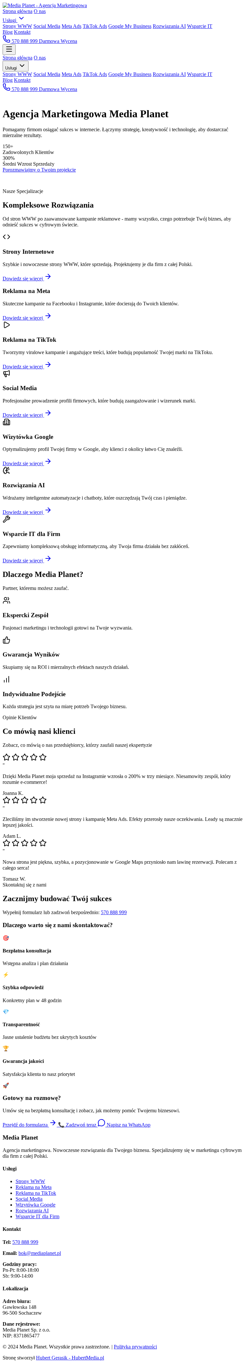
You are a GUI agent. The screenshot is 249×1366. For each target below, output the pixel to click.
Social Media (46, 26)
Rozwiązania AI (169, 26)
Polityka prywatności (135, 1346)
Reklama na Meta (34, 1187)
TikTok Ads (95, 26)
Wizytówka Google (35, 1204)
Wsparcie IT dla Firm (37, 1216)
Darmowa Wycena (58, 41)
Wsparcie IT (199, 26)
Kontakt (22, 32)
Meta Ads (71, 26)
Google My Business (129, 26)
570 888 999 (24, 41)
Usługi (10, 20)
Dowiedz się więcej (23, 278)
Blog (8, 32)
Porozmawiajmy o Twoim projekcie (39, 169)
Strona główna (17, 11)
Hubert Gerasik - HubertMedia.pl (70, 1357)
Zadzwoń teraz (78, 1125)
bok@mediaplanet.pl (39, 1253)
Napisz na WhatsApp (127, 1125)
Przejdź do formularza (26, 1125)
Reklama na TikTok (36, 1193)
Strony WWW (17, 26)
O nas (40, 11)
